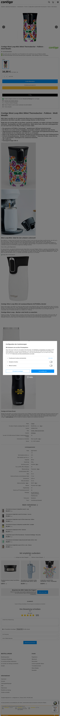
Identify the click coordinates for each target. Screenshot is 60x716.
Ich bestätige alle (43, 371)
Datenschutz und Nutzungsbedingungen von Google (23, 353)
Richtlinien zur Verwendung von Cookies (42, 349)
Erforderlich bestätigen (18, 371)
